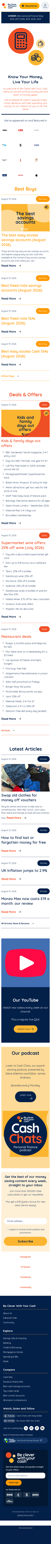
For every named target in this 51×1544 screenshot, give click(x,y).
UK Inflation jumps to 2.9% (24, 870)
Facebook (25, 1277)
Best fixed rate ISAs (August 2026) (18, 320)
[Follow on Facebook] (37, 1428)
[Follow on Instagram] (31, 1428)
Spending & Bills (10, 1356)
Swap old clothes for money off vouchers (19, 797)
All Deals (5, 730)
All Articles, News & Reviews (15, 923)
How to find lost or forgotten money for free (23, 840)
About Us (7, 1313)
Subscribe (13, 1482)
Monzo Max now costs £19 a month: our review (25, 901)
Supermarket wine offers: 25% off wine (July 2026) (23, 545)
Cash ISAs (8, 1377)
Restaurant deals (16, 636)
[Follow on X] (26, 1428)
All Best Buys (7, 376)
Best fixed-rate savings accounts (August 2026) (21, 287)
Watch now (24, 1029)
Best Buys (25, 189)
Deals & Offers (25, 394)
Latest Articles (25, 749)
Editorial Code (10, 1318)
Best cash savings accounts (16, 1386)
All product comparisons (15, 1400)
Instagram (25, 1256)
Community (25, 1287)
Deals (5, 1361)
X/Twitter (25, 1267)
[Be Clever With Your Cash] (9, 5)
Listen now (25, 1095)
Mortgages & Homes (13, 1352)
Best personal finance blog (30, 16)
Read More (8, 265)
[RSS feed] (42, 1428)
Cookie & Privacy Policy (25, 1515)
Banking (7, 1343)
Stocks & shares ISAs (13, 1381)
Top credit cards (11, 1391)
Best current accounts (14, 1395)
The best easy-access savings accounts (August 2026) (23, 240)
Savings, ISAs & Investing (14, 1338)
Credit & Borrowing (12, 1347)
